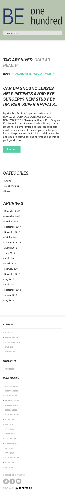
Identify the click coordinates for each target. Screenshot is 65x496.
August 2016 (10, 248)
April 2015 (9, 284)
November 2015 (12, 274)
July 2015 (9, 279)
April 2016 (9, 258)
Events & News (11, 337)
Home (6, 74)
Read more (12, 149)
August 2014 (10, 295)
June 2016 (9, 253)
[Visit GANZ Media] (23, 488)
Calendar (9, 347)
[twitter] (6, 481)
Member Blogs (11, 186)
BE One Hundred (17, 475)
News (7, 191)
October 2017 (11, 221)
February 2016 (11, 269)
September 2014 (12, 290)
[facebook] (12, 481)
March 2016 (10, 263)
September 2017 (12, 227)
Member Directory (13, 342)
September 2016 (12, 242)
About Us (9, 333)
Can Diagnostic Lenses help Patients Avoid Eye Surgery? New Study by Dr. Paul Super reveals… (31, 96)
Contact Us (10, 352)
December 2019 (12, 211)
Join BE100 (9, 369)
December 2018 (12, 216)
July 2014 (9, 300)
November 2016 (12, 232)
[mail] (18, 481)
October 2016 (11, 237)
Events (7, 180)
